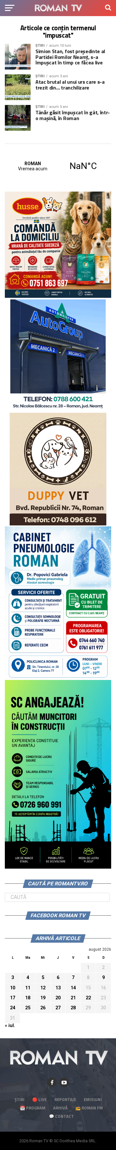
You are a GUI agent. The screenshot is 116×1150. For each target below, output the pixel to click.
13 (58, 988)
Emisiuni (93, 1099)
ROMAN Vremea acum (58, 166)
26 (42, 1008)
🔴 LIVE (39, 1099)
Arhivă (60, 1108)
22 (88, 998)
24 (12, 1008)
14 (73, 988)
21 (73, 998)
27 (58, 1008)
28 (73, 1008)
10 (12, 988)
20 (58, 998)
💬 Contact (61, 1116)
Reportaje (65, 1099)
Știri (19, 1099)
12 (42, 988)
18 (27, 998)
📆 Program (32, 1108)
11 (27, 988)
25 (27, 1008)
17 (12, 998)
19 (42, 998)
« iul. (10, 1025)
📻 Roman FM (89, 1108)
